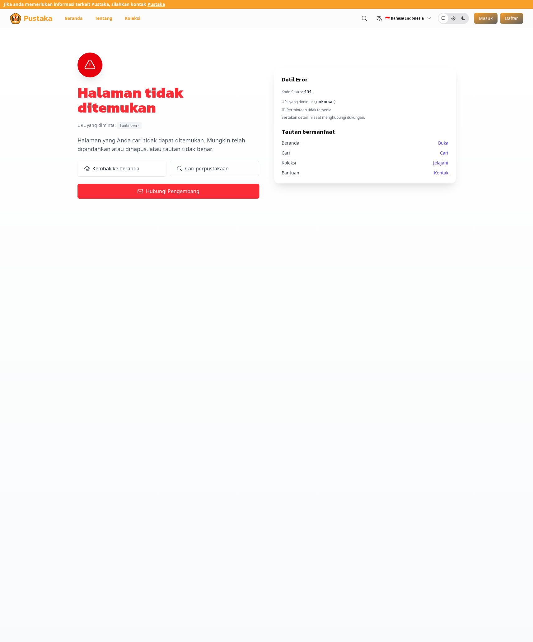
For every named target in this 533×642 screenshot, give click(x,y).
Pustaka (156, 4)
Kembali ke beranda (115, 168)
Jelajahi (440, 163)
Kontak (441, 173)
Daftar (511, 18)
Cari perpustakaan (207, 168)
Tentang (103, 18)
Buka (443, 143)
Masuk (486, 18)
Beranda (73, 18)
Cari (444, 153)
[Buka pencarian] (364, 18)
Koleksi (132, 18)
